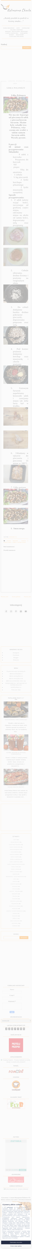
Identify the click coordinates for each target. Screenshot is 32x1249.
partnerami (10, 1207)
